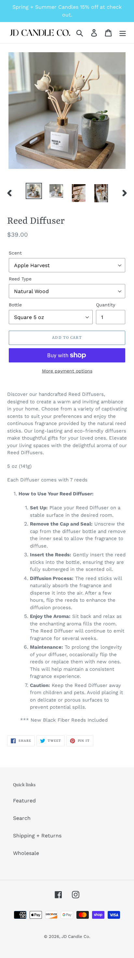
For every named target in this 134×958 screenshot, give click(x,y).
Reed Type (20, 278)
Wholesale (26, 853)
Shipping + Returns (37, 836)
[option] (34, 191)
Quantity (105, 304)
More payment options (67, 370)
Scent (15, 252)
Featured (24, 801)
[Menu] (122, 33)
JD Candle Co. (75, 936)
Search (22, 818)
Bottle (15, 304)
